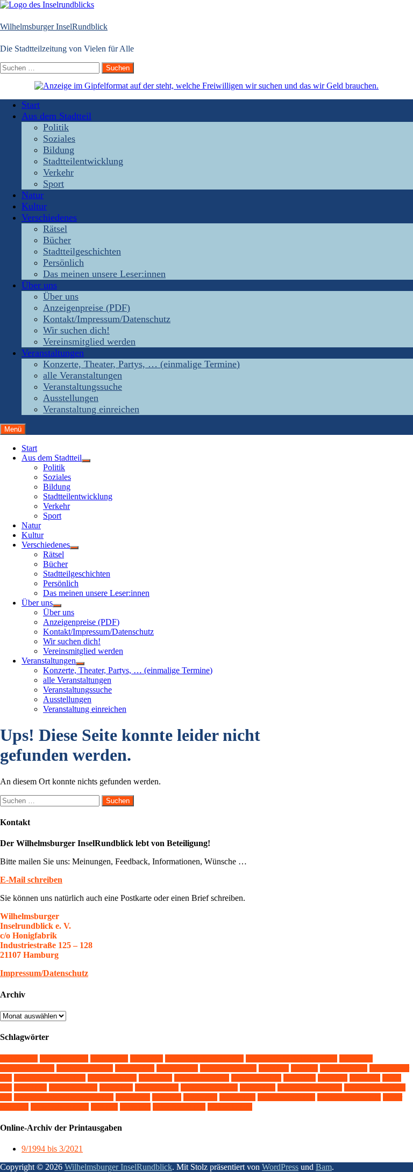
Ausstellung (64, 1058)
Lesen (365, 1078)
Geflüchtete (343, 1068)
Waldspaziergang (349, 1097)
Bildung (58, 149)
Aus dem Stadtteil (56, 116)
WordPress (280, 1166)
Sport (53, 183)
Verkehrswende (286, 1097)
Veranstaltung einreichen (91, 409)
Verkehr (58, 172)
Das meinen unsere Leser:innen (104, 273)
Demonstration (84, 1068)
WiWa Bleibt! (179, 1107)
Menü (13, 429)
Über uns (39, 285)
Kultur (34, 206)
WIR (104, 1107)
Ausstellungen (70, 397)
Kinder (155, 1078)
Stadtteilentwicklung (83, 161)
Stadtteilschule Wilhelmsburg (63, 1097)
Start (31, 104)
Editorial (134, 1068)
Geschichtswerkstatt (50, 1078)
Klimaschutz (256, 1078)
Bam (324, 1166)
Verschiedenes (49, 217)
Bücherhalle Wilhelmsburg (291, 1058)
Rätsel (55, 228)
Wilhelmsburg (60, 1107)
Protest (116, 1087)
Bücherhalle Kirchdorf (204, 1058)
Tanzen (133, 1097)
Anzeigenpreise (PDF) (86, 307)
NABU (30, 1087)
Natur (33, 195)
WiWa (135, 1107)
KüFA (332, 1078)
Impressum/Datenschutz (44, 973)
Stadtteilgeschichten (82, 251)
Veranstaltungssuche (82, 386)
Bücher (57, 240)
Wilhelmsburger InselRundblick (54, 26)
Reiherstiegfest (209, 1087)
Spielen (257, 1087)
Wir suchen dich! (76, 330)
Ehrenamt (177, 1068)
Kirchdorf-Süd (201, 1078)
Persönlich (63, 262)
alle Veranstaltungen (82, 375)
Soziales (59, 138)
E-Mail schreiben (31, 879)
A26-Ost (19, 1058)
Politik (56, 127)
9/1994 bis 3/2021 (52, 1148)
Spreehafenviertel (309, 1087)
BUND (146, 1058)
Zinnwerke (230, 1107)
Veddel (200, 1097)
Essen (274, 1068)
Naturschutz (73, 1087)
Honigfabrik (112, 1078)
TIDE (166, 1097)
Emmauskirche (228, 1068)
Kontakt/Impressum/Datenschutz (106, 319)
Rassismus (157, 1087)
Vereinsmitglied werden (89, 341)
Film (304, 1068)
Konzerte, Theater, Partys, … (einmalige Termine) (141, 364)
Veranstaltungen (53, 352)
